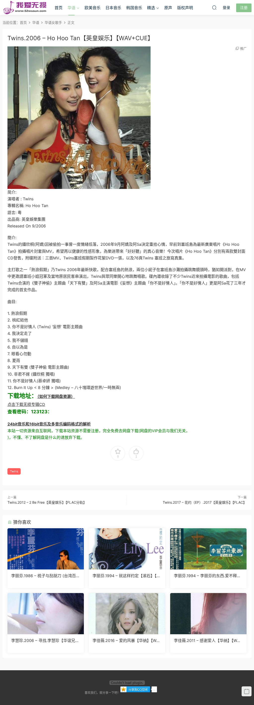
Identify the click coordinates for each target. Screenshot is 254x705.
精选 (151, 7)
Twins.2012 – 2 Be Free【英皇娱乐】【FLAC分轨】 (47, 502)
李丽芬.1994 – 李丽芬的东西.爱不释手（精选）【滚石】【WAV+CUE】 (207, 575)
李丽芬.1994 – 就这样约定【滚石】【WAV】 (126, 575)
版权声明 (185, 7)
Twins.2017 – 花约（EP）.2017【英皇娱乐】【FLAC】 (205, 502)
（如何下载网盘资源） (56, 396)
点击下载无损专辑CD (26, 404)
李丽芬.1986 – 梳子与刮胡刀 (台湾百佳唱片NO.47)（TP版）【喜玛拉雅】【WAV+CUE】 (45, 575)
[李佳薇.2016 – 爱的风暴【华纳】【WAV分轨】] (127, 613)
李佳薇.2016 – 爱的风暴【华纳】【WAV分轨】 (127, 640)
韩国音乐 (134, 7)
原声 (168, 7)
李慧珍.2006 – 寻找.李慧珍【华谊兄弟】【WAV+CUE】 (43, 640)
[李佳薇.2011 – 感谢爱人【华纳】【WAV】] (208, 613)
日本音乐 (113, 7)
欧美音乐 (92, 7)
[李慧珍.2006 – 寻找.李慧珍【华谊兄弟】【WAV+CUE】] (45, 613)
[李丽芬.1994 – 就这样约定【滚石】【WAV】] (127, 548)
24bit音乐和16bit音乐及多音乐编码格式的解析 (49, 424)
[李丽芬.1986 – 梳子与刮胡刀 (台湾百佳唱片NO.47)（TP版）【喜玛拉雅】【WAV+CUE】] (45, 548)
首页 (59, 7)
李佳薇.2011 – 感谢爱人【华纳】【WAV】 (207, 640)
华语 (71, 7)
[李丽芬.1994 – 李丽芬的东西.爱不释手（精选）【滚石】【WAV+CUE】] (208, 548)
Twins (14, 471)
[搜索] (214, 7)
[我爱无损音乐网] (24, 7)
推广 (243, 48)
